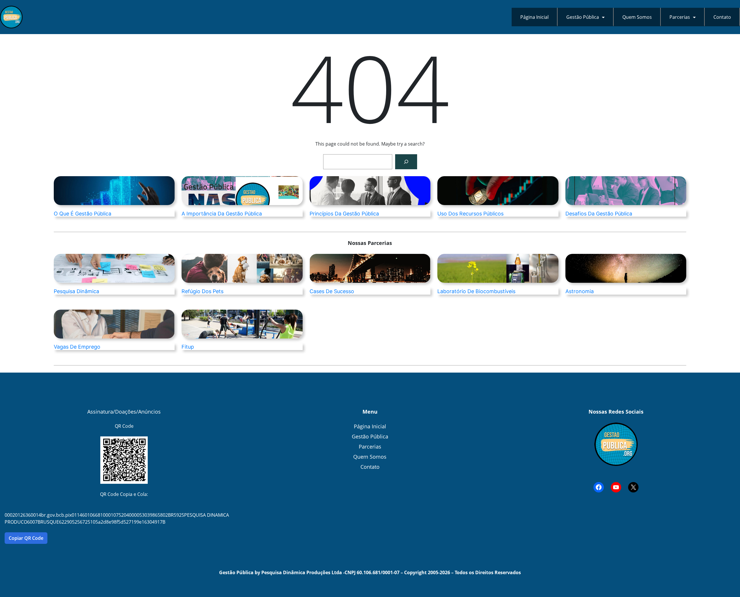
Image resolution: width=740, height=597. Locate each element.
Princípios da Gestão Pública (344, 214)
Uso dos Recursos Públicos (470, 214)
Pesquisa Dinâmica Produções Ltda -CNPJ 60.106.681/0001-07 (330, 572)
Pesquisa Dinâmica (76, 291)
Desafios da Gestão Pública (598, 214)
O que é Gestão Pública (82, 214)
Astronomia (579, 291)
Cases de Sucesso (332, 291)
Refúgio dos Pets (202, 291)
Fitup (188, 347)
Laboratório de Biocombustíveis (476, 291)
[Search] (406, 161)
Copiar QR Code (26, 538)
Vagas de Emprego (77, 347)
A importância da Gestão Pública (222, 214)
